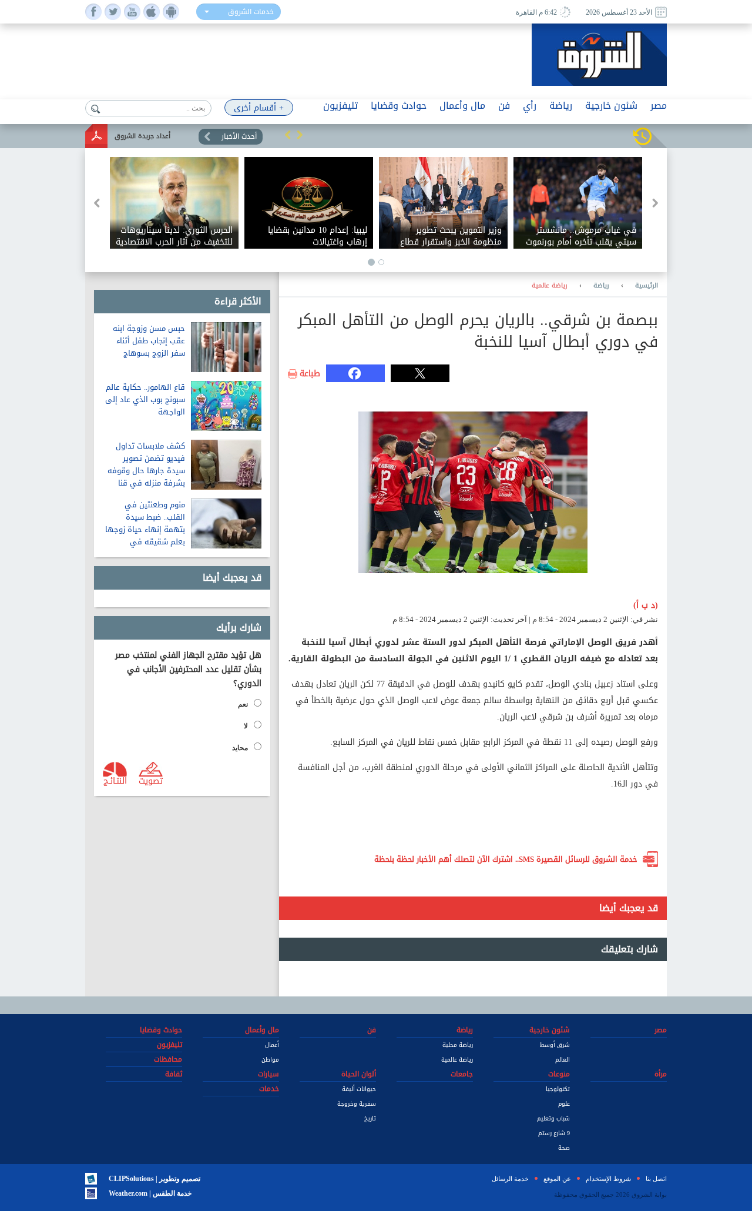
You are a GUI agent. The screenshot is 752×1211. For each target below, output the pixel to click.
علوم (564, 1103)
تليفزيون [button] (340, 105)
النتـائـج (115, 780)
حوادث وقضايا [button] (399, 105)
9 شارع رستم (554, 1133)
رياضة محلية (457, 1045)
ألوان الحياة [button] (358, 1074)
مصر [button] (658, 105)
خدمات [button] (269, 1088)
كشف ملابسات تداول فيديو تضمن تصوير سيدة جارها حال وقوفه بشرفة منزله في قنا (146, 464)
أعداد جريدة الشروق (142, 136)
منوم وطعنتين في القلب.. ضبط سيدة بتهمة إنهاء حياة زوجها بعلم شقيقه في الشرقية (145, 529)
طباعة (310, 374)
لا (246, 726)
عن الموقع (557, 1178)
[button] (288, 134)
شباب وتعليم (553, 1118)
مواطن (270, 1059)
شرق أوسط (555, 1045)
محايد (240, 748)
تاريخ (370, 1118)
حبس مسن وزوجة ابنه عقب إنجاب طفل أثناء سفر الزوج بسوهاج (149, 340)
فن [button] (504, 105)
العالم (562, 1059)
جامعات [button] (462, 1074)
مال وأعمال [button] (462, 105)
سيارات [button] (268, 1074)
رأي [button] (529, 105)
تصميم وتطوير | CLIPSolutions (154, 1179)
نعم (243, 704)
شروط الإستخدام (608, 1178)
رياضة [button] (560, 105)
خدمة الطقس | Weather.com (150, 1193)
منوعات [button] (559, 1074)
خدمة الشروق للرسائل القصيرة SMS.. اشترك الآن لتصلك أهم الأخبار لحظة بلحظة (505, 859)
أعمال (272, 1045)
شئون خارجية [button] (611, 105)
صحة (564, 1147)
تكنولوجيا (558, 1089)
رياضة (601, 285)
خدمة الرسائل (510, 1178)
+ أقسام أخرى (259, 108)
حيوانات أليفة (359, 1089)
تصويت (151, 780)
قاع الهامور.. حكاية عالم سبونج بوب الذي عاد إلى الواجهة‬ (145, 399)
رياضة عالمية (550, 285)
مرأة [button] (660, 1074)
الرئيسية (646, 285)
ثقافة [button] (173, 1074)
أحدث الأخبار (239, 136)
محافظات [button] (168, 1059)
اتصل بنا (656, 1178)
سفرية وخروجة (356, 1103)
